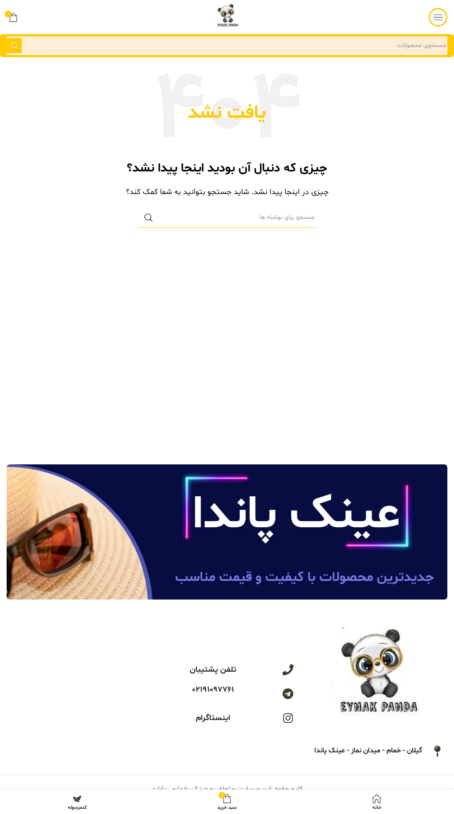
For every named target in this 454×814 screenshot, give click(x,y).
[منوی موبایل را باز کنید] (438, 17)
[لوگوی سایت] (227, 17)
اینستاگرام (213, 718)
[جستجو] (14, 45)
